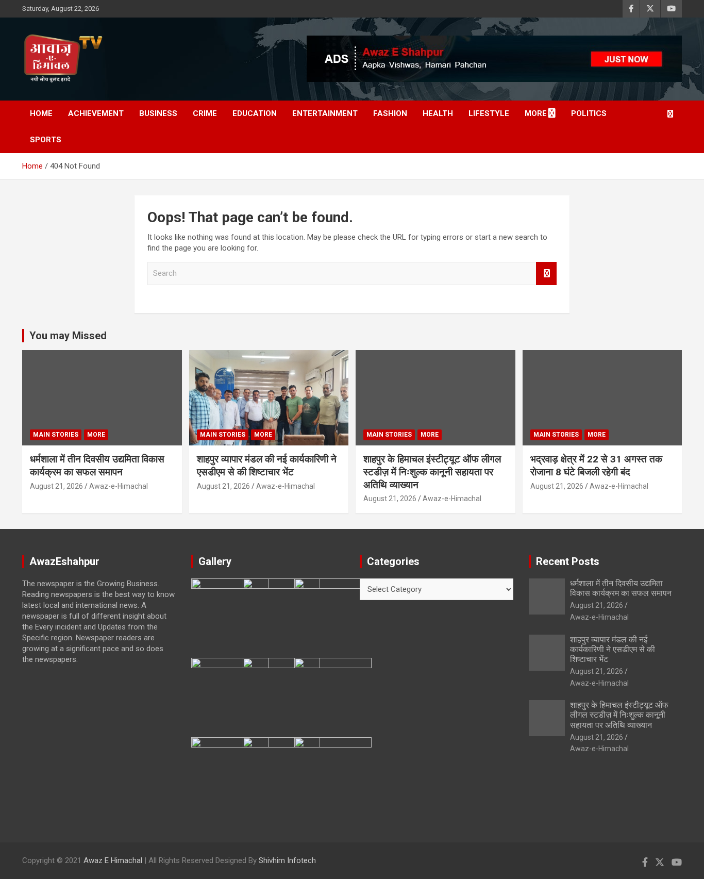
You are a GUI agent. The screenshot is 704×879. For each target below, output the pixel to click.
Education (254, 113)
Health (438, 113)
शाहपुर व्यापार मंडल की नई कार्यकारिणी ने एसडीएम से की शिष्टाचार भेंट (267, 465)
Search (546, 273)
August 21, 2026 (56, 486)
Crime (205, 113)
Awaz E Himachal (112, 860)
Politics (589, 113)
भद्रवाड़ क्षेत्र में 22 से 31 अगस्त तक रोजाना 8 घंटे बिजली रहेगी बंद (596, 465)
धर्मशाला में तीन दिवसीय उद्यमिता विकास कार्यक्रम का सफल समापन (97, 465)
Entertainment (325, 113)
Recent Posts (567, 561)
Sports (45, 139)
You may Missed (68, 335)
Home (41, 113)
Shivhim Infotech (287, 860)
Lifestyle (488, 113)
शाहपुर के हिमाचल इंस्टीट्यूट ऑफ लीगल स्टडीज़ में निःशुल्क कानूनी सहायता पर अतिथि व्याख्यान (432, 471)
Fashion (390, 113)
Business (158, 113)
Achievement (96, 113)
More (536, 113)
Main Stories (55, 434)
